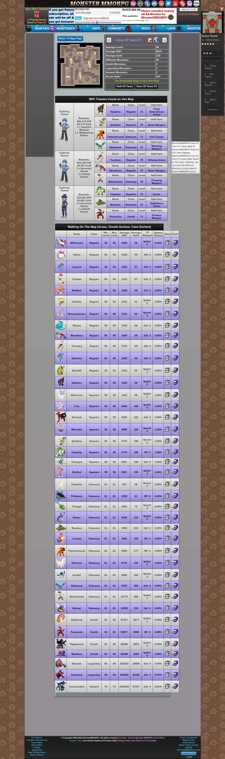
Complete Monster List (36, 740)
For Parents (36, 738)
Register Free (188, 740)
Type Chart (37, 750)
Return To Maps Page (70, 38)
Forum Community (188, 738)
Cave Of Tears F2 (146, 86)
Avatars (36, 747)
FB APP (144, 741)
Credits (153, 741)
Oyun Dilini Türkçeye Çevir (36, 10)
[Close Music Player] (222, 9)
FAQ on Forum (37, 755)
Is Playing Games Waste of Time (36, 21)
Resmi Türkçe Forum (188, 745)
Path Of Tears (125, 86)
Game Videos (188, 742)
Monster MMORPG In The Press (150, 738)
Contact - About (126, 738)
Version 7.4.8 (189, 9)
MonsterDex (36, 745)
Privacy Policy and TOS (129, 741)
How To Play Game (37, 752)
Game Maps (36, 742)
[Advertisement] (113, 16)
